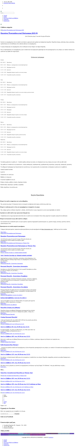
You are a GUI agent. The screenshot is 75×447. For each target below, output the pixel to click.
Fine (5, 403)
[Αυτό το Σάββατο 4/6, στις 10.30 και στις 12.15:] (12, 324)
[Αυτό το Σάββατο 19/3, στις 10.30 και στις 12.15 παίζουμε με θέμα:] (17, 387)
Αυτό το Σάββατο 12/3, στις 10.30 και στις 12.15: (15, 390)
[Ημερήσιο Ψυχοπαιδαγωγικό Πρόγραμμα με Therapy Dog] (15, 243)
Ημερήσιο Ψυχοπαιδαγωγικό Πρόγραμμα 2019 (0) (19, 33)
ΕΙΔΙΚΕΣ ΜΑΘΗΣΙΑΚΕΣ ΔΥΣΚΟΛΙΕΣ (36, 433)
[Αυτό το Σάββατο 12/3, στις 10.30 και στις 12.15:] (13, 392)
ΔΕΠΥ (25, 433)
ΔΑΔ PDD (20, 433)
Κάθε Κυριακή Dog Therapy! (9, 345)
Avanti (5, 401)
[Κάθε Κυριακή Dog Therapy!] (8, 342)
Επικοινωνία (6, 20)
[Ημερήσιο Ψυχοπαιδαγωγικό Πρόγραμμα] (11, 233)
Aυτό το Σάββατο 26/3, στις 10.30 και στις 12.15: (15, 378)
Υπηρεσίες (6, 19)
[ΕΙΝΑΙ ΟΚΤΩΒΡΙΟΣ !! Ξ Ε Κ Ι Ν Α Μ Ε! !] (11, 295)
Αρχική (5, 15)
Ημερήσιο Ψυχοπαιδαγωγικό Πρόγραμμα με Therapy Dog (18, 246)
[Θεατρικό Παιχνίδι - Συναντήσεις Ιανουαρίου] (12, 263)
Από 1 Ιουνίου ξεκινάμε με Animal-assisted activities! (16, 255)
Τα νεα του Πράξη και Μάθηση (11, 18)
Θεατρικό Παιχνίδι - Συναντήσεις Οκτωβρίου (14, 287)
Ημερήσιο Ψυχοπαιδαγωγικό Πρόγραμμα (13, 236)
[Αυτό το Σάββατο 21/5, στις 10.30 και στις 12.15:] (13, 351)
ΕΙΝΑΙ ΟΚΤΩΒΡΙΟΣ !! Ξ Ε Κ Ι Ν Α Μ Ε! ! (14, 298)
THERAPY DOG (13, 433)
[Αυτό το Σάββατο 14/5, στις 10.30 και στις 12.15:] (13, 359)
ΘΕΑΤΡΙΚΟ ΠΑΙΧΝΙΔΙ (52, 433)
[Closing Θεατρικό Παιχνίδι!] (8, 314)
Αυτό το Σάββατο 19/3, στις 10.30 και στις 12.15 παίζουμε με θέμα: (21, 384)
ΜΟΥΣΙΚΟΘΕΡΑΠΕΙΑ (64, 433)
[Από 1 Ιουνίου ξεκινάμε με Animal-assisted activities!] (14, 252)
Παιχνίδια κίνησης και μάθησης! (10, 307)
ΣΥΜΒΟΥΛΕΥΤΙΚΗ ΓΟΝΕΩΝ (37, 434)
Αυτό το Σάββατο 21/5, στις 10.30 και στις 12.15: (15, 354)
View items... (4, 232)
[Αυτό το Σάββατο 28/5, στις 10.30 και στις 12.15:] (13, 333)
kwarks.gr (51, 437)
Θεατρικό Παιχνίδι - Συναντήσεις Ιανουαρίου (14, 266)
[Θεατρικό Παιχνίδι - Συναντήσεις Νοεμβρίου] (12, 273)
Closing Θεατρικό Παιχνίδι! (9, 317)
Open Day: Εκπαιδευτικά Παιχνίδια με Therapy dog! (17, 373)
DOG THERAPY (5, 433)
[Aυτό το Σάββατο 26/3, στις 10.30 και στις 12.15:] (13, 381)
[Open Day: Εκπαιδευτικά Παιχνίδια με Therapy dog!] (13, 375)
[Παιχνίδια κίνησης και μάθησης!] (9, 304)
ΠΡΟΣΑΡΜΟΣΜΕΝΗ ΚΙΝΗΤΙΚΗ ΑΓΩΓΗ (19, 434)
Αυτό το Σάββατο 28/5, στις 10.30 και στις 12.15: (15, 336)
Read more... (4, 241)
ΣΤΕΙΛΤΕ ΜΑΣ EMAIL (9, 3)
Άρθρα (5, 16)
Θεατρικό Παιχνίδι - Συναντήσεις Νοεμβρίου (14, 276)
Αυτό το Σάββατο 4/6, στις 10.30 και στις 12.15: (15, 327)
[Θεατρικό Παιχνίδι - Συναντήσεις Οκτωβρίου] (12, 284)
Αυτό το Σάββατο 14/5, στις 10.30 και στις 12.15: (15, 362)
